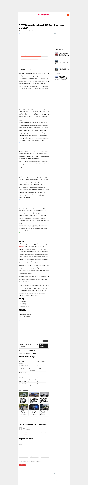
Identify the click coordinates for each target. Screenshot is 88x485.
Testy (24, 20)
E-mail (31, 456)
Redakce (52, 480)
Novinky (20, 20)
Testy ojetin (59, 49)
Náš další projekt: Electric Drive (63, 480)
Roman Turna (25, 30)
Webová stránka (43, 456)
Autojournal (44, 14)
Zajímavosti (36, 20)
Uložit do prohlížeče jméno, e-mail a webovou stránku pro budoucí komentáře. (30, 461)
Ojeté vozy (29, 20)
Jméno (20, 456)
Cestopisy (50, 20)
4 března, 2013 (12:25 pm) (27, 429)
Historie (62, 20)
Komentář (21, 444)
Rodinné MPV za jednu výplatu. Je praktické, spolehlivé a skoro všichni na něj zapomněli (64, 54)
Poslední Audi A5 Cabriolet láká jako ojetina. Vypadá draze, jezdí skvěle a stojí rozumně (61, 78)
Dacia (35, 30)
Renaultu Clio (21, 246)
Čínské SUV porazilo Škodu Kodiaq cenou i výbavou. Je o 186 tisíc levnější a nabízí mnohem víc (62, 62)
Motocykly (56, 20)
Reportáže (67, 20)
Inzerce (49, 480)
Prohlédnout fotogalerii (42, 345)
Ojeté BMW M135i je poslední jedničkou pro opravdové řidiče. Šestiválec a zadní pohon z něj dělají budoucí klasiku (62, 70)
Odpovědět (25, 434)
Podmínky (56, 480)
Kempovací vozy (43, 20)
